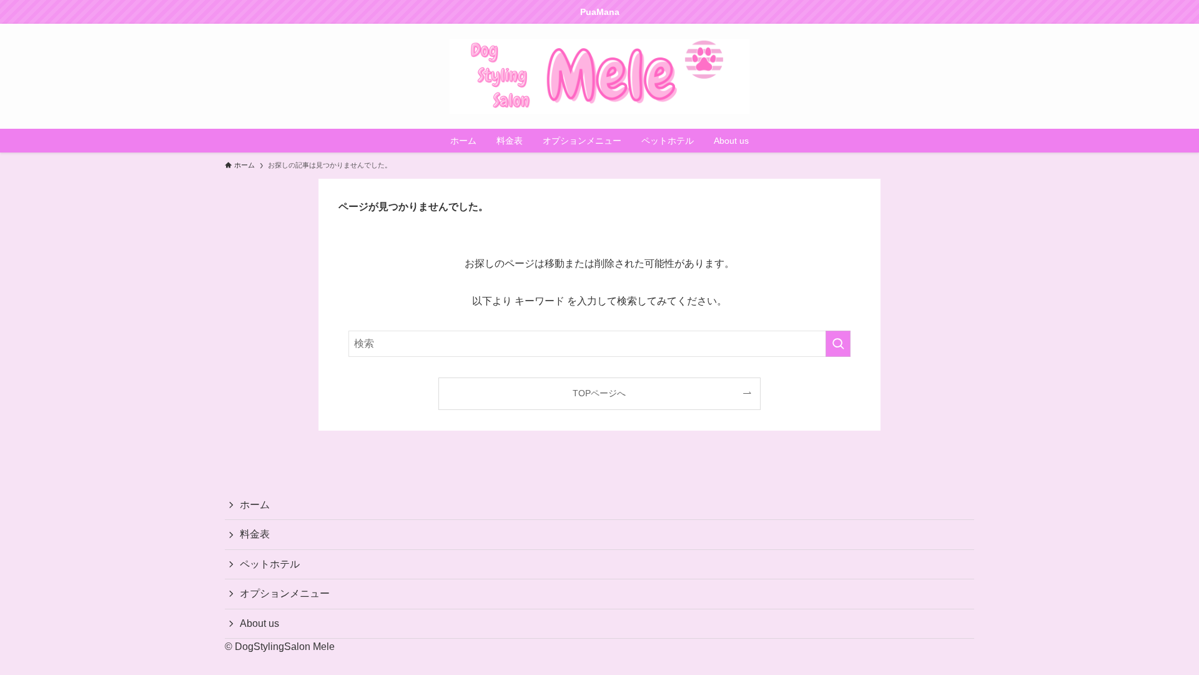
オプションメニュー (285, 593)
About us (259, 623)
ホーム (255, 504)
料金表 (255, 534)
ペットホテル (270, 564)
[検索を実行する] (838, 344)
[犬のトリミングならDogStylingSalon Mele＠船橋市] (599, 76)
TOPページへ (599, 393)
